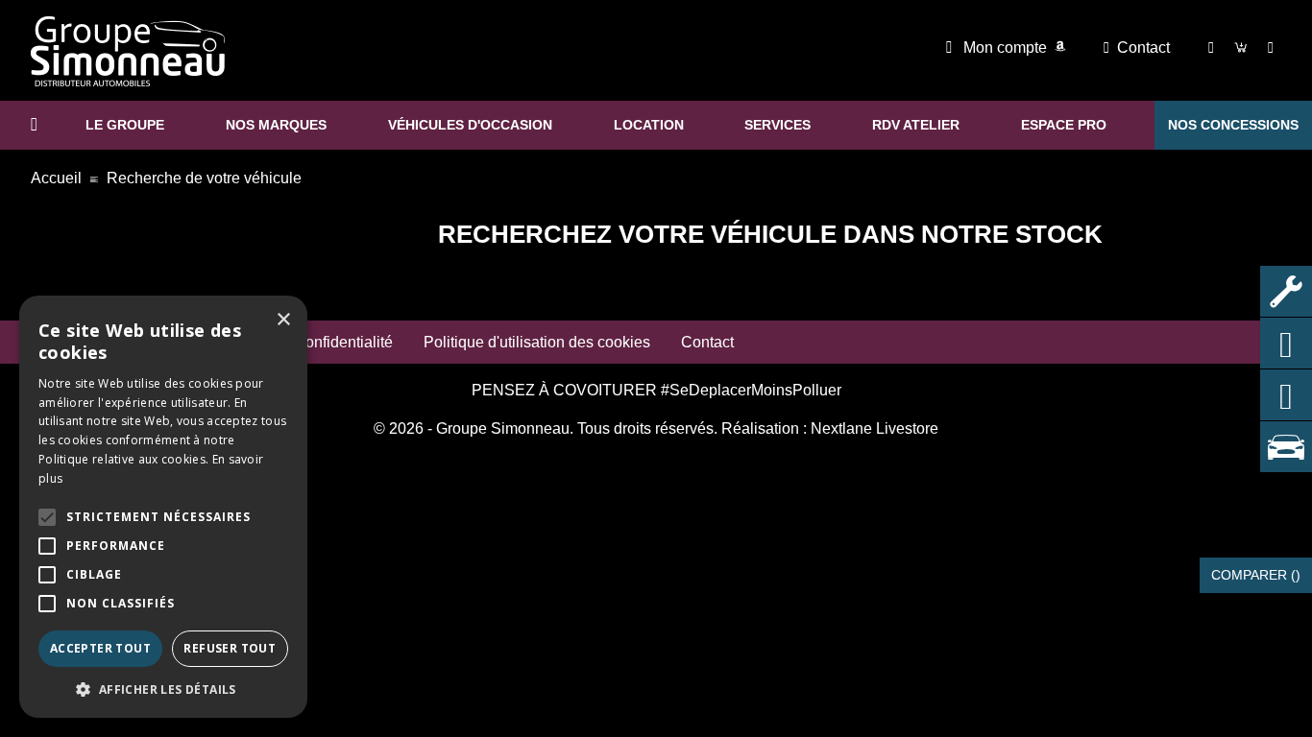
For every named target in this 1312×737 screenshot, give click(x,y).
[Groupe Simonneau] (128, 51)
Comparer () (1255, 574)
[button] (47, 517)
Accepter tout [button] (100, 648)
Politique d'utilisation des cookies (537, 342)
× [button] (283, 320)
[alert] (163, 507)
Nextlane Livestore (872, 428)
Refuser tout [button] (229, 648)
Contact (1143, 47)
